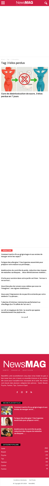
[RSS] (31, 392)
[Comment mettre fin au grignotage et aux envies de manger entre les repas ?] (7, 410)
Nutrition (4, 462)
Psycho (3, 455)
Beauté (3, 452)
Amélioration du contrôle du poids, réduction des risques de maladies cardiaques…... (28, 431)
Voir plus (24, 317)
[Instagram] (22, 392)
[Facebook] (17, 392)
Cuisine (3, 465)
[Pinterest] (27, 392)
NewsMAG (32, 483)
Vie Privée (32, 480)
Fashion (3, 469)
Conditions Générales (20, 480)
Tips (2, 459)
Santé (3, 448)
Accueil (3, 59)
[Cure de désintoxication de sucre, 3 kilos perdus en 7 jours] (24, 79)
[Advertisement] (24, 31)
